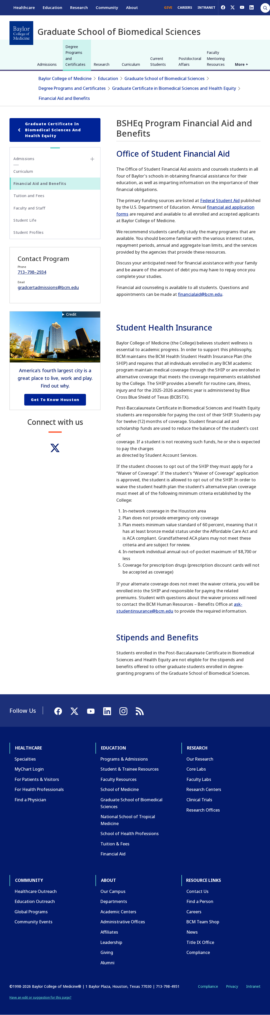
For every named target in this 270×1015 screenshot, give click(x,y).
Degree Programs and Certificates (75, 55)
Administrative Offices (122, 922)
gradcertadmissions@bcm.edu (48, 287)
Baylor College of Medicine (64, 78)
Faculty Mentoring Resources (216, 58)
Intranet (253, 986)
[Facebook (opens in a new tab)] (223, 7)
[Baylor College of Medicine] (21, 33)
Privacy (232, 986)
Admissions (47, 64)
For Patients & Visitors (37, 779)
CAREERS (184, 7)
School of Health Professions (129, 833)
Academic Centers (118, 912)
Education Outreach (35, 901)
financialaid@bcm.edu (200, 294)
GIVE (168, 7)
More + (241, 64)
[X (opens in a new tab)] (232, 7)
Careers (193, 912)
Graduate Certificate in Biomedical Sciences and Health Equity (174, 88)
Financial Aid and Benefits (64, 98)
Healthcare (24, 7)
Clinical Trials (199, 800)
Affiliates (109, 932)
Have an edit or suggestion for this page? (40, 997)
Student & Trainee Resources (129, 769)
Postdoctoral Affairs (190, 61)
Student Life (24, 220)
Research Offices (203, 810)
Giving (106, 952)
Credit (71, 314)
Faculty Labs (198, 779)
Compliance (198, 952)
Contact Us (197, 891)
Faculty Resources (118, 779)
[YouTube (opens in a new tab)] (242, 7)
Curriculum (131, 64)
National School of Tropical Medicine (127, 820)
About (132, 7)
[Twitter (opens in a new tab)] (55, 448)
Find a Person (199, 901)
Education (52, 7)
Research (79, 7)
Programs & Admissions (124, 759)
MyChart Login (29, 769)
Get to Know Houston (55, 399)
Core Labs (196, 769)
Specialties (25, 759)
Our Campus (113, 891)
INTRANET (206, 7)
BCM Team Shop (202, 922)
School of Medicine (119, 789)
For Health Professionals (39, 789)
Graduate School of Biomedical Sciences (164, 78)
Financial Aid (113, 854)
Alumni (107, 963)
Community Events (33, 922)
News (192, 932)
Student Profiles (28, 232)
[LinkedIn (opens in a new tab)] (251, 7)
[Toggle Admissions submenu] (92, 159)
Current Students (158, 61)
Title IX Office (200, 942)
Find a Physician (30, 800)
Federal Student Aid (220, 200)
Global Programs (31, 912)
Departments (113, 901)
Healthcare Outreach (36, 891)
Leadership (111, 942)
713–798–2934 (32, 272)
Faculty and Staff (29, 208)
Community (107, 7)
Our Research (199, 759)
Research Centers (203, 789)
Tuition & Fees (114, 844)
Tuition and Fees (28, 195)
